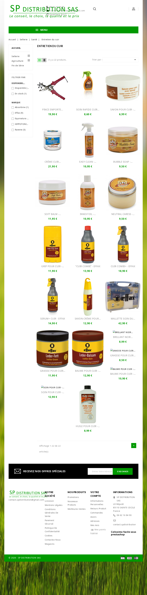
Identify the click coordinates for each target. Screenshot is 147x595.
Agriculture (17, 61)
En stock (21, 93)
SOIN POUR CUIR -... (52, 392)
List (44, 60)
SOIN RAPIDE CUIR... (87, 109)
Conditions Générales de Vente (51, 512)
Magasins (49, 544)
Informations (122, 492)
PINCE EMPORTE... (52, 109)
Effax (19, 112)
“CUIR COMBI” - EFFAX (87, 266)
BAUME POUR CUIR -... (87, 370)
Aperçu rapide (53, 87)
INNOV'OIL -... (88, 214)
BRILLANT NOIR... (123, 337)
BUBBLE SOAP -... (123, 161)
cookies (48, 535)
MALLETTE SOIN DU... (123, 318)
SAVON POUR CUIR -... (122, 109)
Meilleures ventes (77, 509)
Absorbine (22, 107)
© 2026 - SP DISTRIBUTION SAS (25, 557)
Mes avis (94, 525)
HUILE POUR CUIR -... (88, 426)
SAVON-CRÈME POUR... (88, 318)
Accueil (16, 48)
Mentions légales (53, 505)
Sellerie (15, 56)
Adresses (94, 521)
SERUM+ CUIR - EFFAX (52, 318)
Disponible (22, 88)
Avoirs (93, 516)
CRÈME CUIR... (53, 161)
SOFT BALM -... (53, 214)
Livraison (49, 501)
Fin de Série (18, 65)
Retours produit (98, 508)
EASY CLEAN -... (87, 161)
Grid (39, 60)
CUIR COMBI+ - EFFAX (123, 266)
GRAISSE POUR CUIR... (52, 370)
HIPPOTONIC (22, 124)
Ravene (20, 129)
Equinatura (22, 118)
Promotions (73, 497)
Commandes (96, 512)
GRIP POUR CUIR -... (52, 266)
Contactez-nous (53, 539)
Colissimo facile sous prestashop (123, 533)
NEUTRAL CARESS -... (123, 214)
